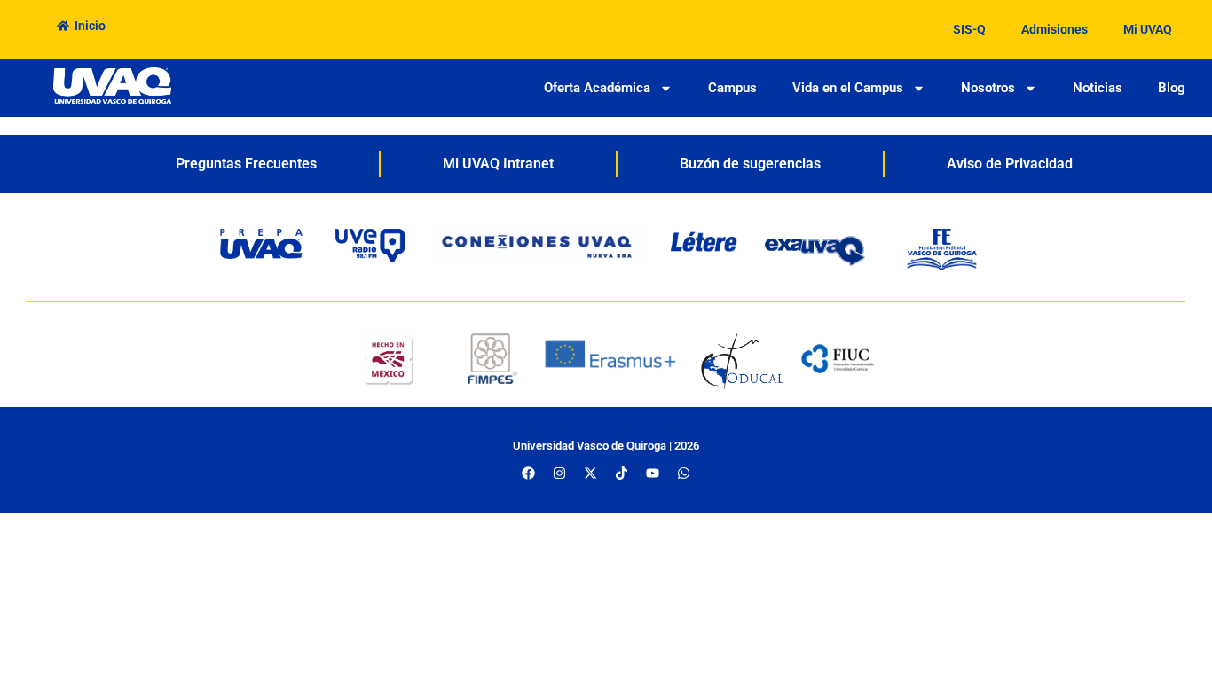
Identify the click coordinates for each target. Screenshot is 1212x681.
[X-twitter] (590, 472)
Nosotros (988, 88)
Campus (732, 88)
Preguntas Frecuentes (246, 163)
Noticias (1097, 88)
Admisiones (1054, 29)
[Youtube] (652, 472)
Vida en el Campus (847, 88)
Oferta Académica (597, 88)
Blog (1171, 88)
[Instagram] (559, 472)
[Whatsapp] (683, 472)
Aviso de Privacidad (1010, 163)
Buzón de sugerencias (750, 163)
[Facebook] (528, 472)
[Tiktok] (621, 472)
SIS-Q (969, 29)
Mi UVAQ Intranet (498, 163)
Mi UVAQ (1147, 29)
